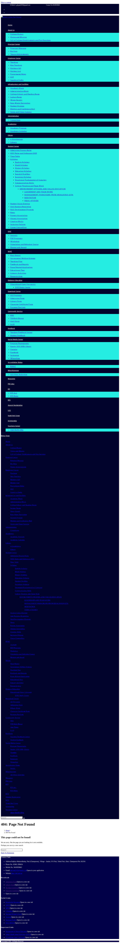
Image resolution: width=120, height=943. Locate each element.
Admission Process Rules (19, 556)
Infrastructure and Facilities (16, 495)
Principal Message (17, 461)
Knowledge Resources (13, 902)
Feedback (9, 733)
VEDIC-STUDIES (31, 610)
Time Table (14, 562)
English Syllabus (21, 568)
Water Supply (15, 511)
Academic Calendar (17, 540)
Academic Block (16, 499)
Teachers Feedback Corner (20, 737)
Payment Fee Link (17, 714)
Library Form (15, 708)
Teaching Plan (15, 670)
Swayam (8, 917)
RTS (7, 794)
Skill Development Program (20, 619)
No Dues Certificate (12, 888)
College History (16, 448)
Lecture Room (15, 508)
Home (8, 441)
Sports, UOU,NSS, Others (19, 749)
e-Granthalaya (15, 546)
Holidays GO (15, 480)
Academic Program (17, 537)
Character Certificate (12, 891)
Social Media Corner (13, 743)
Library (8, 543)
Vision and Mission (17, 451)
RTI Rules (14, 791)
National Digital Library (14, 914)
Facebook (13, 756)
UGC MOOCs (10, 923)
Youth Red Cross (12, 803)
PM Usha (9, 781)
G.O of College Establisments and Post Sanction (27, 454)
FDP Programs (15, 648)
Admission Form (16, 705)
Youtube (13, 753)
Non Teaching (15, 476)
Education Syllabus (22, 578)
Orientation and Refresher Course (22, 654)
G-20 (12, 730)
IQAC (8, 641)
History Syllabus (21, 575)
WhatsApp (14, 762)
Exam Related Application (19, 676)
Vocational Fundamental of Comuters (28, 587)
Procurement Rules (17, 486)
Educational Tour (16, 680)
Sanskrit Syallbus (21, 581)
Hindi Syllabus (20, 572)
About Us (9, 445)
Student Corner (11, 553)
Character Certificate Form (20, 711)
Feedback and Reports (18, 673)
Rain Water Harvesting (18, 514)
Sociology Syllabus (22, 584)
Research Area (15, 686)
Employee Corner (12, 470)
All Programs (15, 702)
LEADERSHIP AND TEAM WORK (37, 600)
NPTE (8, 908)
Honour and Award (17, 657)
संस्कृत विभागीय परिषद (17, 813)
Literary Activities (16, 683)
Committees (14, 530)
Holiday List (14, 483)
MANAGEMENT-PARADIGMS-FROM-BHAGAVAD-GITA (46, 603)
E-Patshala (9, 911)
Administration (11, 527)
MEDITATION (29, 607)
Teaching (13, 473)
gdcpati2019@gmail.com (18, 870)
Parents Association (17, 626)
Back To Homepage (7, 853)
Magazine (9, 778)
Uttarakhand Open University (21, 692)
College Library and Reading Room (23, 505)
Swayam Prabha (11, 920)
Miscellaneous (11, 772)
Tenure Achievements (18, 467)
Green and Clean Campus (19, 524)
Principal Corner (12, 457)
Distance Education (13, 689)
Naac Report (14, 664)
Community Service (13, 718)
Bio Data (13, 464)
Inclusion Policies (16, 635)
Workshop (14, 651)
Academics (10, 534)
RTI (7, 784)
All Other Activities (17, 775)
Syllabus (13, 565)
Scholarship (10, 806)
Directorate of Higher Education (16, 931)
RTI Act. (13, 787)
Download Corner (12, 699)
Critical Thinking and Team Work (27, 594)
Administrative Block (18, 502)
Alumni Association (17, 629)
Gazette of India (16, 492)
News (12, 622)
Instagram (14, 759)
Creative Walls (15, 632)
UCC (7, 800)
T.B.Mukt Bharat (16, 724)
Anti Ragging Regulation (19, 616)
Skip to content (6, 2)
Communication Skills (23, 591)
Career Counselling (17, 638)
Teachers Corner (12, 810)
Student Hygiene (16, 518)
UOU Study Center (22, 695)
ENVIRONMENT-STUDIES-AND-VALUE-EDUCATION (41, 597)
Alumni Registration (13, 797)
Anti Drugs (14, 727)
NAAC (8, 660)
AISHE (8, 905)
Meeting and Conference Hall (21, 521)
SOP (11, 489)
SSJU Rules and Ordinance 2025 (22, 559)
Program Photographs (18, 746)
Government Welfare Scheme (21, 667)
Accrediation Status (13, 765)
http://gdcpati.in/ (16, 873)
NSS (11, 721)
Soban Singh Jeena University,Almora (18, 934)
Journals (13, 645)
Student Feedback (16, 740)
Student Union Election (18, 613)
